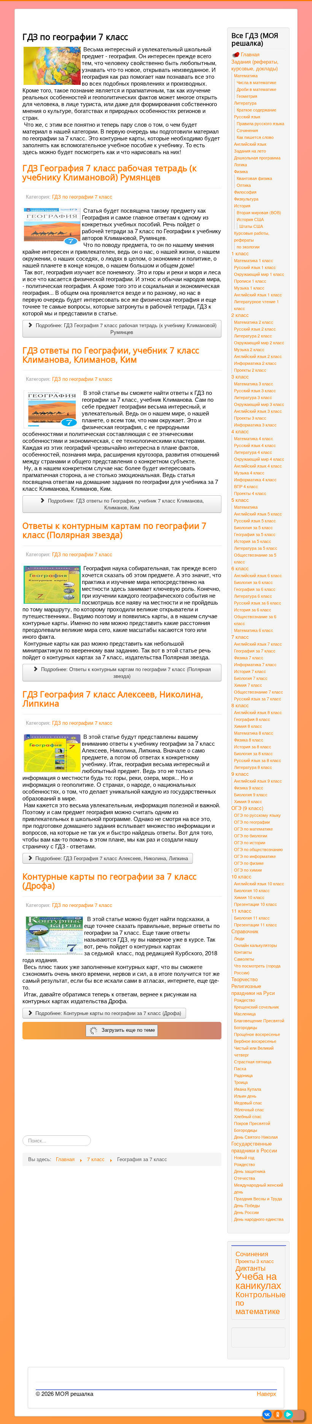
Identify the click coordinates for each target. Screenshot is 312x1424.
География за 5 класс (254, 534)
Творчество (244, 979)
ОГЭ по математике (253, 829)
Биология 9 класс (250, 794)
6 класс (240, 568)
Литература (245, 103)
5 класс (240, 499)
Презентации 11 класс (255, 924)
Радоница (243, 1075)
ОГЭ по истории (249, 842)
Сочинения (247, 130)
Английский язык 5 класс (258, 514)
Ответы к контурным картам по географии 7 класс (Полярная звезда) (114, 530)
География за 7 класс (254, 651)
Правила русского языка (260, 123)
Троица (241, 1082)
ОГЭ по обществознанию (258, 849)
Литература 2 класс (253, 336)
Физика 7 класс (248, 657)
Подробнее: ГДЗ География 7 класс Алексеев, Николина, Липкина (111, 858)
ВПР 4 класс (246, 486)
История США (250, 219)
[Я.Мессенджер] (288, 1414)
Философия (245, 192)
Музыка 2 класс (249, 349)
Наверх (266, 1393)
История (242, 205)
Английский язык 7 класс (258, 644)
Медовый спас (248, 1102)
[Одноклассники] (277, 1414)
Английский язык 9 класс (258, 781)
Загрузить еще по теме (127, 1030)
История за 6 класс (252, 609)
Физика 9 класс (248, 787)
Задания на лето (250, 151)
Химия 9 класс (248, 801)
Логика (240, 164)
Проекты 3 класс (250, 418)
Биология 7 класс (250, 678)
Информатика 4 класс (255, 479)
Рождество (244, 1000)
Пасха (240, 1068)
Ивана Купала (247, 1089)
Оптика (244, 185)
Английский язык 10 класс (259, 883)
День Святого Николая (256, 1137)
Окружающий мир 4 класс (259, 459)
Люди (239, 938)
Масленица (245, 1013)
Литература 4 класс (253, 452)
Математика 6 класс (253, 630)
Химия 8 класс (248, 726)
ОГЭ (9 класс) (247, 808)
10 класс (241, 876)
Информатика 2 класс (255, 363)
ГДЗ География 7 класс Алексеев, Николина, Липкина (112, 698)
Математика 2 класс (253, 322)
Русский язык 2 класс (255, 329)
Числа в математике (256, 82)
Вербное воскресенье (255, 1041)
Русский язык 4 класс (255, 445)
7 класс (240, 636)
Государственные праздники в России (254, 1147)
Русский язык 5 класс (255, 520)
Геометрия (247, 96)
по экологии (248, 246)
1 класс (240, 253)
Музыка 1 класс (249, 288)
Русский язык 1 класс (255, 267)
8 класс (240, 705)
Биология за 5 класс (253, 527)
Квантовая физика (254, 178)
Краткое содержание (256, 110)
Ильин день (245, 1096)
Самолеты (244, 959)
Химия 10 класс (249, 897)
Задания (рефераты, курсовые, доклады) (255, 65)
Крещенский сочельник (256, 1007)
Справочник (244, 931)
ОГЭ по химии (248, 870)
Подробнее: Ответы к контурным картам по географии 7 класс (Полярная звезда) (125, 672)
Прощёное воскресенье (257, 1034)
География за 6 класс (254, 589)
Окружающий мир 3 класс (259, 404)
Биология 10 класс (252, 890)
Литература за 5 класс (255, 548)
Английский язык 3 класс (258, 411)
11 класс (241, 910)
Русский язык (247, 116)
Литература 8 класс (253, 767)
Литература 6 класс (253, 596)
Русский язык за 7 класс (257, 698)
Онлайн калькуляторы (255, 945)
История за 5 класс (252, 541)
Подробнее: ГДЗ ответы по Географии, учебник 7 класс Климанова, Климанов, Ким (125, 504)
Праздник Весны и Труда (258, 1198)
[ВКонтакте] (267, 1414)
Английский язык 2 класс (258, 356)
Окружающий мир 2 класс (259, 342)
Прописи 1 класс (250, 281)
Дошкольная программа (257, 157)
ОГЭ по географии (252, 822)
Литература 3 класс (253, 397)
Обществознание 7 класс (258, 692)
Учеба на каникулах (258, 1280)
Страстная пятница (252, 1061)
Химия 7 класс (248, 685)
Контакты (243, 952)
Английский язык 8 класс (258, 712)
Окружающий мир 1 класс (259, 274)
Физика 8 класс (248, 740)
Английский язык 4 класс (258, 466)
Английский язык (250, 144)
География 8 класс (252, 719)
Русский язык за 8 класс (257, 760)
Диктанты (251, 1268)
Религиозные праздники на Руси (253, 989)
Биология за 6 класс (253, 582)
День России (246, 1212)
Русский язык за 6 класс (257, 603)
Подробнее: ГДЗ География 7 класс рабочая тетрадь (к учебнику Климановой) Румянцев (125, 328)
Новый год (244, 1157)
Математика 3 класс (253, 383)
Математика (246, 75)
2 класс (240, 315)
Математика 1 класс (253, 260)
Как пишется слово (255, 137)
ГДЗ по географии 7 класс (82, 196)
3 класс (240, 376)
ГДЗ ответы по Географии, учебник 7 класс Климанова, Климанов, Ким (110, 354)
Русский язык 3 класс (255, 390)
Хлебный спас (247, 1116)
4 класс (240, 431)
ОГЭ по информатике (255, 856)
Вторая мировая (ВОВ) (259, 212)
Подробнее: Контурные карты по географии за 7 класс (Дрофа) (107, 1013)
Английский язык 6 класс (258, 575)
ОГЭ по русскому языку (257, 815)
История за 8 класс (252, 746)
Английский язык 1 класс (258, 294)
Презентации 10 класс (255, 904)
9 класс (240, 773)
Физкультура (246, 199)
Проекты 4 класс (250, 493)
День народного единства (258, 1219)
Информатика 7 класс (255, 664)
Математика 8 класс (253, 733)
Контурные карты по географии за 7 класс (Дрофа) (109, 880)
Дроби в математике (256, 89)
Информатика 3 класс (255, 425)
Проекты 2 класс (250, 370)
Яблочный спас (249, 1109)
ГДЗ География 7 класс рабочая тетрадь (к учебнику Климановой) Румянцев (109, 172)
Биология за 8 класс (253, 753)
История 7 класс (250, 671)
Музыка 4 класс (249, 472)
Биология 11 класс (252, 918)
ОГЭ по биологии (250, 835)
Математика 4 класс (253, 438)
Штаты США (251, 226)
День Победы (247, 1205)
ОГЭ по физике (249, 863)
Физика (241, 171)
